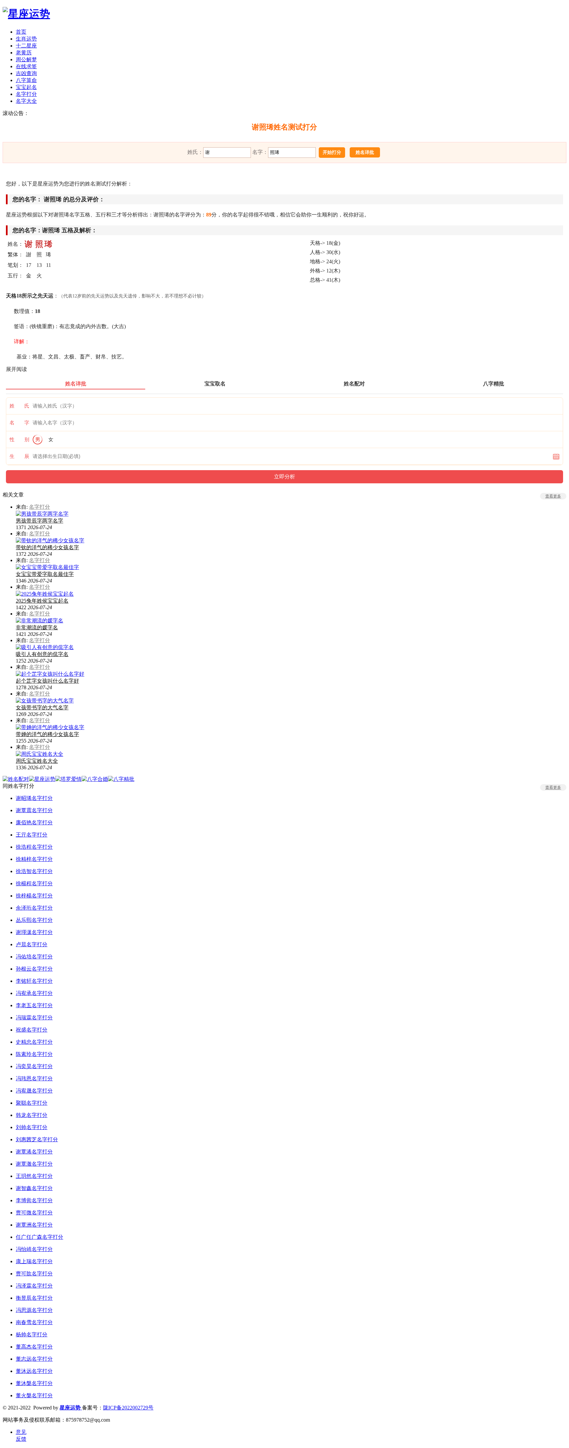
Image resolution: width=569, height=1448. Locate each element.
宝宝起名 (26, 87)
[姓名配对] (16, 779)
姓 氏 (19, 406)
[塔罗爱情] (68, 779)
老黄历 (24, 52)
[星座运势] (26, 14)
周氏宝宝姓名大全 (37, 761)
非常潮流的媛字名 (37, 627)
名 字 (19, 422)
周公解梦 (26, 59)
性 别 (19, 439)
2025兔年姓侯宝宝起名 (42, 601)
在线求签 (26, 66)
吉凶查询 (26, 73)
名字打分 (26, 94)
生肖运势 (26, 39)
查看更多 (553, 496)
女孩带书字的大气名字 (42, 707)
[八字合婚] (95, 779)
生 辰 (19, 456)
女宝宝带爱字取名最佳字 (45, 574)
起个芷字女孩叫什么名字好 (47, 681)
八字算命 (26, 80)
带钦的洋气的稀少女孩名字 (47, 547)
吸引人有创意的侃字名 (42, 654)
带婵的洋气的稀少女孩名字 (47, 734)
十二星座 (26, 45)
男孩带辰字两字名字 (39, 521)
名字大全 (26, 101)
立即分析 (284, 476)
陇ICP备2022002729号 (128, 1407)
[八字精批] (121, 779)
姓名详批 (365, 152)
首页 (21, 32)
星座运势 (71, 1407)
